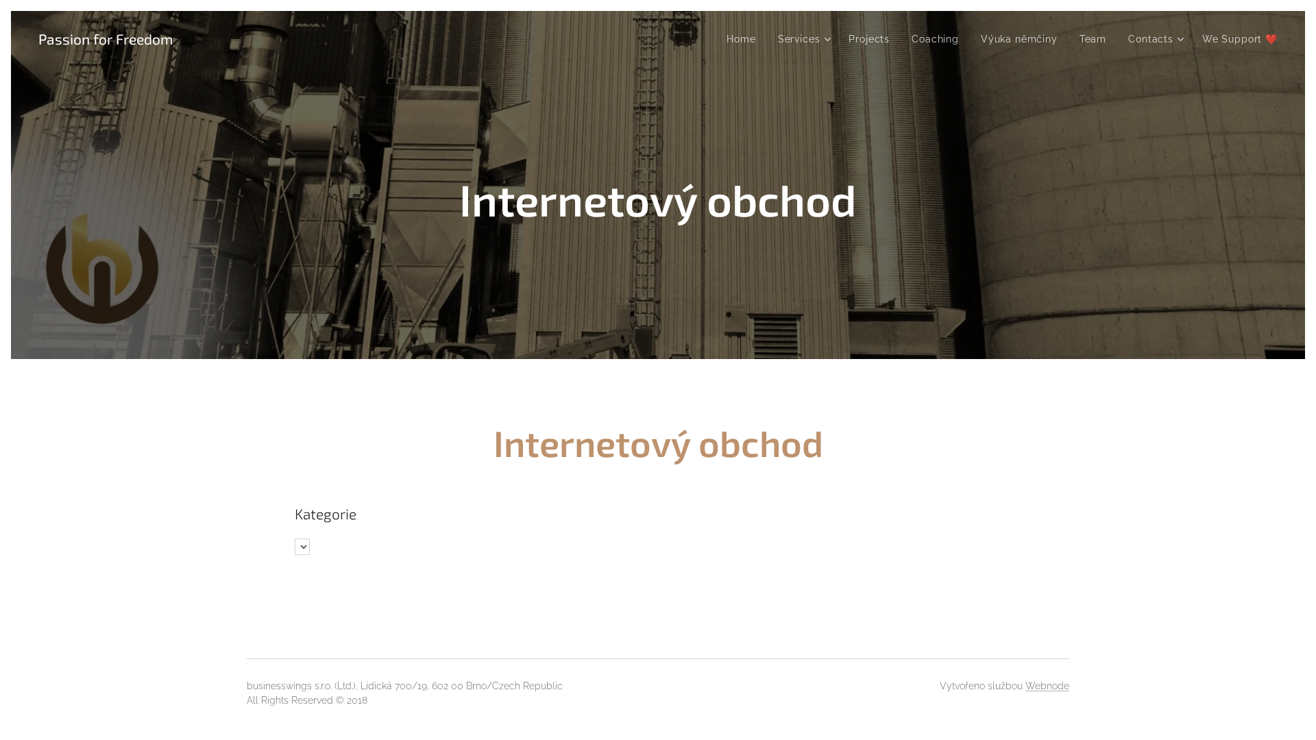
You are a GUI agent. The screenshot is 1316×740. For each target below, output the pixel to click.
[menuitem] (744, 39)
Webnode (1047, 685)
